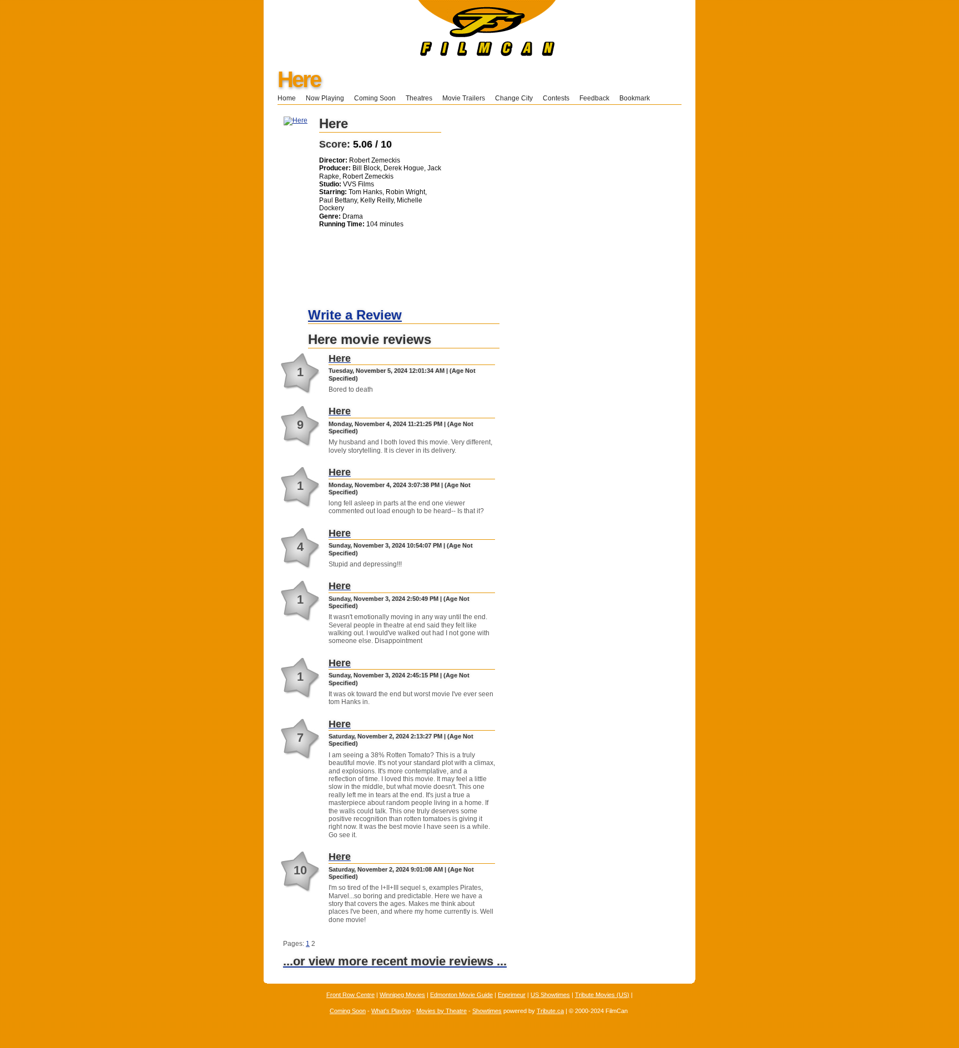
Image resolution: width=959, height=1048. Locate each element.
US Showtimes (550, 994)
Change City (514, 98)
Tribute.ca (550, 1011)
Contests (556, 98)
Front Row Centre (350, 994)
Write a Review (355, 314)
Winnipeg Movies (402, 994)
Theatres (419, 98)
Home (286, 98)
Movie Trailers (463, 98)
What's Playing (391, 1011)
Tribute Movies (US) (602, 994)
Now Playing (325, 98)
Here (298, 79)
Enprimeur (512, 994)
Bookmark (638, 98)
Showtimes (487, 1011)
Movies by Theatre (441, 1011)
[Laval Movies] (410, 54)
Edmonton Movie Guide (461, 994)
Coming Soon (375, 98)
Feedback (594, 98)
